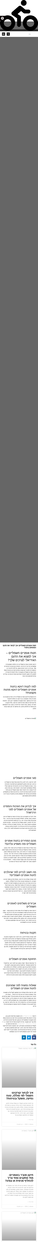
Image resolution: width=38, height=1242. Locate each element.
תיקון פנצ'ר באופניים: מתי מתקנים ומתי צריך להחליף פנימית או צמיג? (19, 1178)
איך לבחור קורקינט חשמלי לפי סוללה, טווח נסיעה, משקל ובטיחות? (19, 1095)
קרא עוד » (30, 1119)
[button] (3, 34)
